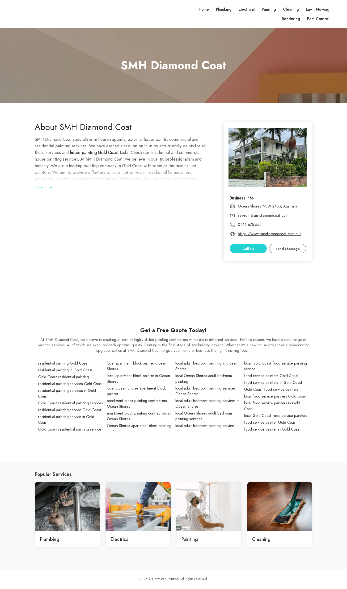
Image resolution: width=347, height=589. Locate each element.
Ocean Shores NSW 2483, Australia (267, 206)
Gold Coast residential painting (63, 377)
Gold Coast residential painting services (70, 403)
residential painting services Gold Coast (70, 383)
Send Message (287, 248)
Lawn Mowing (317, 9)
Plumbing (224, 9)
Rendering (291, 18)
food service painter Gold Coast (270, 422)
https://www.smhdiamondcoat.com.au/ (269, 233)
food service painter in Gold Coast (272, 429)
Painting (269, 9)
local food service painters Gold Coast (275, 396)
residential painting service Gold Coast (69, 410)
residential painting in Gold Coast (65, 370)
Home (204, 9)
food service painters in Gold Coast (273, 382)
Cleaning (291, 9)
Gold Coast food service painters (271, 389)
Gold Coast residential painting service (69, 429)
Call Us (248, 248)
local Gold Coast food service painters (275, 415)
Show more (43, 187)
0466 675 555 (250, 224)
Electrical (247, 9)
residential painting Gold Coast (63, 363)
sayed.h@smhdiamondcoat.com (263, 215)
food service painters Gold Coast (271, 375)
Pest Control (318, 18)
